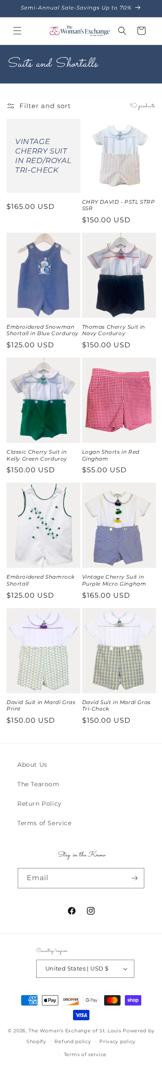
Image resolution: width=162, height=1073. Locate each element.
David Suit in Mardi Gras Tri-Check (116, 705)
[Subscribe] (134, 878)
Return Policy (39, 803)
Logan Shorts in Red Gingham (111, 455)
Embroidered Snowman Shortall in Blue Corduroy (42, 330)
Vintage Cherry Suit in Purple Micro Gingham (114, 580)
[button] (17, 30)
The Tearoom (38, 784)
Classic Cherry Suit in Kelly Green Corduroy (36, 455)
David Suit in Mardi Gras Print (40, 705)
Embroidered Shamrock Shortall (40, 580)
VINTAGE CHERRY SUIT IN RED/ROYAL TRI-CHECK (43, 155)
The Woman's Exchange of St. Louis (75, 1031)
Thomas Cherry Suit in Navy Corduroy (114, 330)
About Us (32, 765)
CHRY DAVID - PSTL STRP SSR (118, 205)
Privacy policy (117, 1041)
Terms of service (85, 1054)
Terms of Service (44, 823)
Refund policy (72, 1041)
